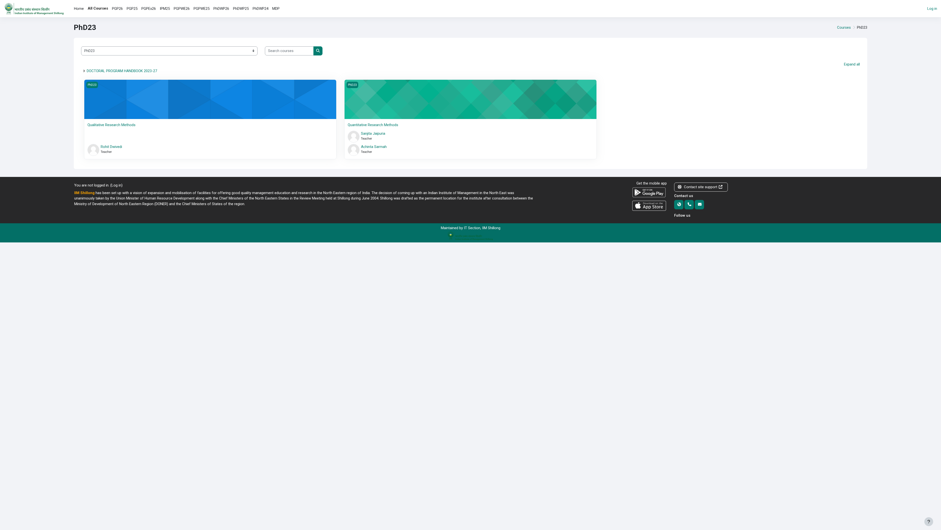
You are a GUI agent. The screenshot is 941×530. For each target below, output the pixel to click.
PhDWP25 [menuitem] (241, 8)
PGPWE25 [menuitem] (202, 8)
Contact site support (700, 187)
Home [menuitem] (79, 8)
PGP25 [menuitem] (132, 8)
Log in (932, 8)
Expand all (852, 64)
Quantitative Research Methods (373, 125)
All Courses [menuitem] (98, 8)
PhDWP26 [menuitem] (221, 8)
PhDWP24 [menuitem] (260, 8)
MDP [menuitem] (276, 8)
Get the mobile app (651, 183)
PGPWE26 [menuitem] (182, 8)
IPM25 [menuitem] (165, 8)
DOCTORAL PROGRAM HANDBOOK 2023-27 (122, 71)
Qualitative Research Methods (111, 125)
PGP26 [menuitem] (117, 8)
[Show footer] (928, 521)
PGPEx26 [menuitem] (148, 8)
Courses (844, 27)
